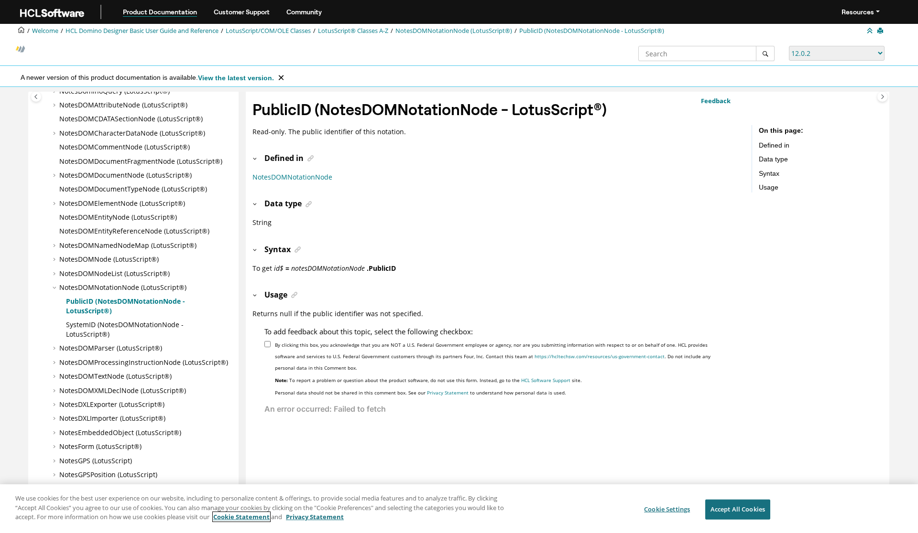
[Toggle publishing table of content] (36, 97)
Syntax (769, 173)
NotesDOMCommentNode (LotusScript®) (124, 146)
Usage (768, 187)
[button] (55, 105)
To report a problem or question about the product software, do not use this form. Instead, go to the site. (428, 380)
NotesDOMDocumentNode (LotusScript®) (125, 175)
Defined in (774, 145)
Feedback (716, 100)
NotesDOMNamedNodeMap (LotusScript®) (128, 245)
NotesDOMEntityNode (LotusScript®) (118, 217)
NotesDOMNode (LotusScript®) (109, 259)
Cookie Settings (667, 509)
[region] (459, 508)
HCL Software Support (545, 380)
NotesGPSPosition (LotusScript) (108, 474)
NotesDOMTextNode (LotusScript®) (115, 376)
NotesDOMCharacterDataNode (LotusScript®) (132, 133)
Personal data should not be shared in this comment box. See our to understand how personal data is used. (420, 392)
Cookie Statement (241, 516)
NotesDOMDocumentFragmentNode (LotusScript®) (140, 161)
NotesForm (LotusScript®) (100, 446)
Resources (858, 12)
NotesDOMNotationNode (292, 176)
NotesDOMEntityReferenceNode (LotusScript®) (134, 230)
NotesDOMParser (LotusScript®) (110, 347)
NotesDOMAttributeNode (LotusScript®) (123, 104)
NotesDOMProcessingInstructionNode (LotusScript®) (143, 362)
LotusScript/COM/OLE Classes (268, 31)
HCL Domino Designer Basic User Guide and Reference (142, 31)
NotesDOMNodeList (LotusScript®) (114, 273)
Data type (773, 159)
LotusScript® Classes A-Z (353, 31)
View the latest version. (236, 78)
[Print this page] (881, 31)
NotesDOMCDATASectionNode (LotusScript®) (131, 118)
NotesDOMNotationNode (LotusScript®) (453, 31)
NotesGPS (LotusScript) (95, 460)
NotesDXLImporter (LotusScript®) (112, 418)
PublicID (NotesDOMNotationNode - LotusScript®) (591, 31)
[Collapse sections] (870, 31)
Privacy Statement (448, 392)
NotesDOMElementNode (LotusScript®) (122, 203)
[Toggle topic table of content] (882, 97)
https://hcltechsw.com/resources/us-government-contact (600, 356)
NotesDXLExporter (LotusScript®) (111, 404)
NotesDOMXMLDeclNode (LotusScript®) (122, 390)
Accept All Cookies (737, 509)
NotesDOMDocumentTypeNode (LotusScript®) (133, 188)
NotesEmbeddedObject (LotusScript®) (120, 432)
